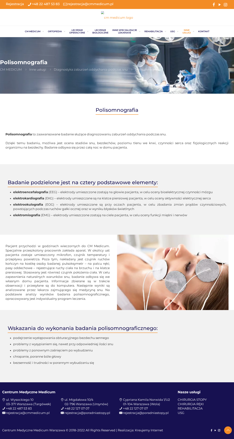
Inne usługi (37, 69)
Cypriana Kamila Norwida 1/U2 (146, 400)
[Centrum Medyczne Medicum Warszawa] (117, 17)
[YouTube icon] (220, 4)
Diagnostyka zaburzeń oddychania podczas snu (91, 69)
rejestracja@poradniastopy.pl (87, 413)
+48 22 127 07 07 (77, 408)
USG (181, 413)
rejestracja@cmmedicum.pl (90, 4)
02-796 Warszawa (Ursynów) (86, 404)
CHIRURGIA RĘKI (191, 404)
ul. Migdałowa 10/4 (79, 400)
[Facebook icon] (214, 4)
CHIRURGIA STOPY (192, 400)
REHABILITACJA (190, 408)
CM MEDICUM (11, 69)
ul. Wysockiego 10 (19, 400)
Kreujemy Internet (149, 430)
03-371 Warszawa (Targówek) (28, 404)
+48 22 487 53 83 (46, 4)
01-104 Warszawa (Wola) (141, 404)
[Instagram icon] (225, 4)
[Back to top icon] (228, 430)
